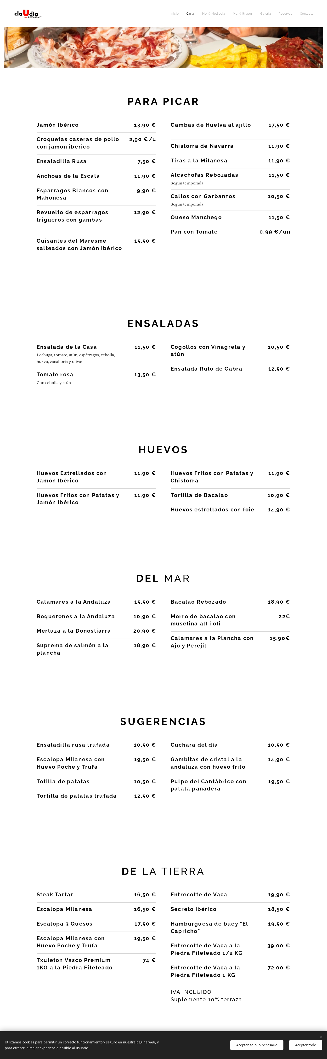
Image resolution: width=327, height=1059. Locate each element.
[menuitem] (175, 14)
